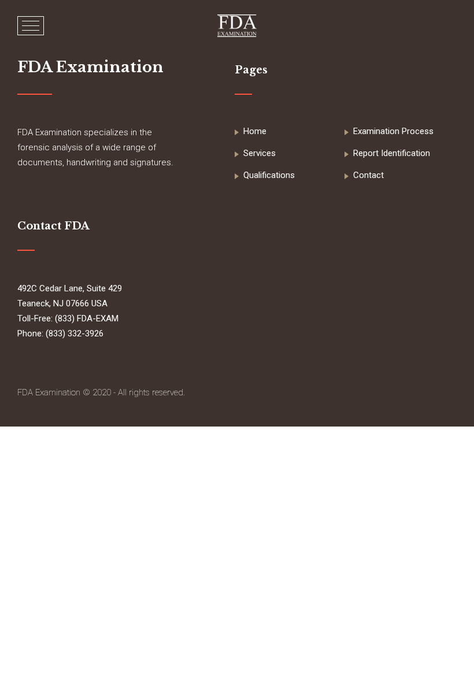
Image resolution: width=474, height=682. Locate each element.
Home (254, 131)
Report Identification (391, 153)
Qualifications (269, 175)
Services (259, 153)
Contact (368, 175)
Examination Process (393, 131)
